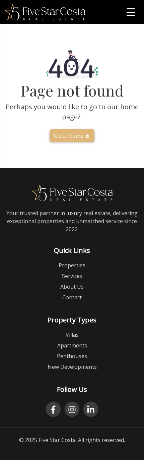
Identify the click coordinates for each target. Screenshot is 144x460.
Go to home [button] (69, 135)
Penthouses (72, 356)
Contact (72, 297)
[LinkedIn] (90, 409)
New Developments (72, 366)
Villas (72, 334)
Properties (72, 265)
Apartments (72, 345)
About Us (72, 286)
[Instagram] (72, 409)
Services (72, 276)
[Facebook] (53, 409)
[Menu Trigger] (131, 12)
